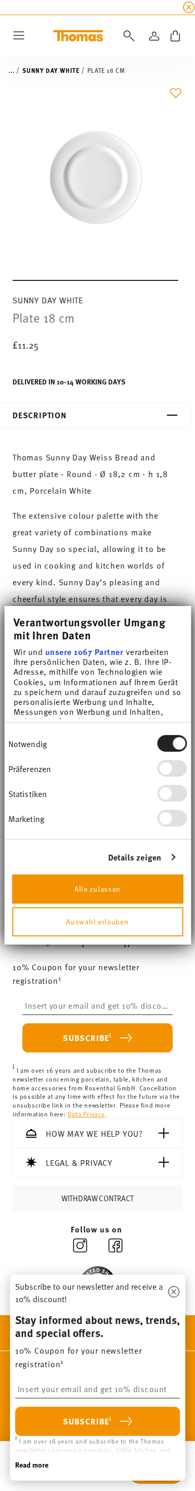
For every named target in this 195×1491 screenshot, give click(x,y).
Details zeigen (134, 857)
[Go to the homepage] (78, 36)
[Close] (173, 1292)
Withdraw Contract (97, 1197)
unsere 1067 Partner (84, 652)
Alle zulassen (97, 888)
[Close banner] (189, 7)
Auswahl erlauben (97, 921)
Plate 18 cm (106, 70)
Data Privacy (86, 1114)
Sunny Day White (50, 70)
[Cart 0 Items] (175, 36)
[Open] (127, 35)
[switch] (172, 768)
